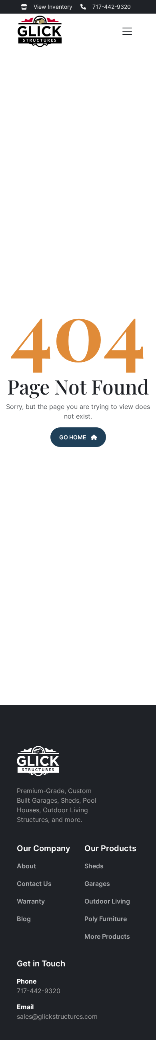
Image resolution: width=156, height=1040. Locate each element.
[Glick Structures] (40, 31)
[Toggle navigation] (127, 31)
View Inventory (53, 6)
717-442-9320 (111, 6)
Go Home (73, 437)
